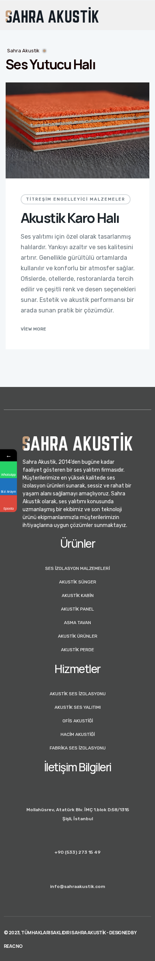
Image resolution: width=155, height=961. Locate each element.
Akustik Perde (77, 649)
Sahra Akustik (23, 50)
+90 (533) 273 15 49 (77, 852)
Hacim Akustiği (78, 734)
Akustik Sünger (77, 582)
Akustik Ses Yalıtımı (78, 707)
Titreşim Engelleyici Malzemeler (75, 199)
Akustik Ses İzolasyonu (78, 693)
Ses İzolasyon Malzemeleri (77, 568)
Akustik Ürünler (77, 636)
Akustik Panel (77, 609)
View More (33, 329)
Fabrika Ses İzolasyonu (78, 748)
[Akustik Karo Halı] (77, 130)
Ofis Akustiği (77, 720)
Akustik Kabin (78, 595)
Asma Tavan (77, 622)
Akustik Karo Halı (70, 218)
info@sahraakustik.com (77, 886)
